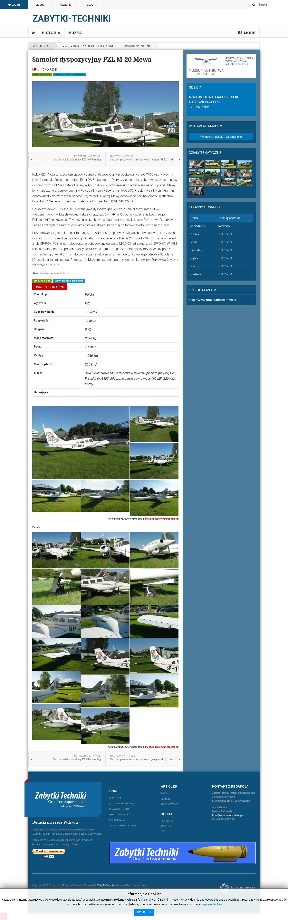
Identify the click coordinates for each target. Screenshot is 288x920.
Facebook (167, 821)
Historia (51, 32)
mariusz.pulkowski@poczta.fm (162, 518)
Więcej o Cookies (212, 904)
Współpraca (117, 820)
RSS (163, 831)
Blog (90, 4)
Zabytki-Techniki (106, 885)
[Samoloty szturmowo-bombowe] (244, 164)
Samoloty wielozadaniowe (69, 74)
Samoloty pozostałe (137, 46)
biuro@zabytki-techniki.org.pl (227, 815)
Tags (164, 793)
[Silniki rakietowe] (212, 182)
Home (33, 32)
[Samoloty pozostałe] (196, 173)
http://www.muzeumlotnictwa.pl (212, 300)
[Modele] (244, 182)
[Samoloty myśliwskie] (228, 164)
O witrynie (115, 798)
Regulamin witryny (121, 814)
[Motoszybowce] (196, 164)
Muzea (75, 32)
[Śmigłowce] (212, 173)
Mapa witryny (169, 804)
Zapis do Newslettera (123, 825)
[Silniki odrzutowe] (196, 182)
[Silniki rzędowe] (244, 173)
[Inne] (196, 191)
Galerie (65, 4)
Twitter (166, 826)
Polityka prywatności (123, 803)
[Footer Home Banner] (182, 853)
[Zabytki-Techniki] (60, 799)
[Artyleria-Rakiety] (228, 182)
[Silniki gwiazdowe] (228, 173)
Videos (40, 4)
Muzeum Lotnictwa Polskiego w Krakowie (87, 46)
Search (165, 799)
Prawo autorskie (120, 809)
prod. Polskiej (42, 74)
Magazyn (14, 4)
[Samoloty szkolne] (212, 164)
